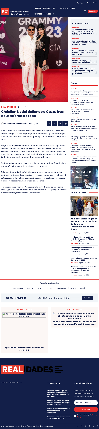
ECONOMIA (76, 38)
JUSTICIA (74, 154)
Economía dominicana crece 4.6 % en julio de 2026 (83, 61)
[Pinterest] (60, 123)
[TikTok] (85, 426)
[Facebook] (87, 2)
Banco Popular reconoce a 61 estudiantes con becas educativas (83, 52)
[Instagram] (90, 2)
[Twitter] (93, 2)
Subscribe (86, 409)
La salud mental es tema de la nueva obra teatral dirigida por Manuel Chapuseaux (74, 323)
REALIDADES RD (8, 107)
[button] (81, 2)
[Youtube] (96, 2)
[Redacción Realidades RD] (2, 123)
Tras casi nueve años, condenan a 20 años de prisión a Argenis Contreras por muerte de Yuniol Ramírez (84, 160)
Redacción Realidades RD (17, 123)
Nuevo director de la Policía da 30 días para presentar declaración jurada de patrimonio (83, 71)
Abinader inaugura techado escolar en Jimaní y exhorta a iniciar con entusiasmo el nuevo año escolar (83, 148)
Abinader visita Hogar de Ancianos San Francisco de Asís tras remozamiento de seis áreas (83, 32)
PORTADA (75, 27)
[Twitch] (89, 426)
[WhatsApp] (65, 123)
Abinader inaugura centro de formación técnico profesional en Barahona (84, 138)
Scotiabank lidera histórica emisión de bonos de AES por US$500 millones (84, 43)
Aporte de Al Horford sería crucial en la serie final (24, 348)
